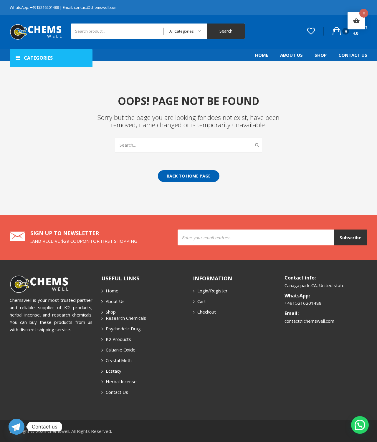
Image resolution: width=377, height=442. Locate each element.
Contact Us (352, 55)
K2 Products (118, 339)
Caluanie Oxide (120, 350)
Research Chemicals (126, 318)
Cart (201, 301)
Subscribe (350, 237)
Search (225, 31)
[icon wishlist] (311, 31)
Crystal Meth (119, 360)
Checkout (206, 312)
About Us (291, 55)
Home (261, 55)
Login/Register (212, 291)
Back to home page (189, 176)
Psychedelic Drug (123, 329)
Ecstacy (113, 371)
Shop (321, 55)
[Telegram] (16, 427)
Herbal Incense (121, 381)
